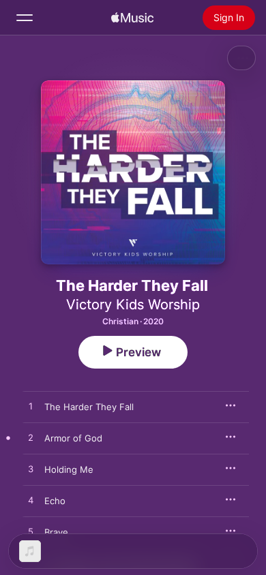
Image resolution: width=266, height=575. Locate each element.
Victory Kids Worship (133, 304)
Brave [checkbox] (56, 532)
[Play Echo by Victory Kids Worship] (30, 501)
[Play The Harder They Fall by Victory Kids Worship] (30, 407)
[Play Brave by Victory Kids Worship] (30, 532)
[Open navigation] (25, 18)
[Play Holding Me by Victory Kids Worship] (30, 469)
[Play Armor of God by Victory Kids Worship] (30, 438)
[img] (132, 18)
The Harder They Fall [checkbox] (89, 406)
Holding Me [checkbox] (68, 469)
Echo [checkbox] (54, 500)
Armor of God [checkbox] (73, 438)
